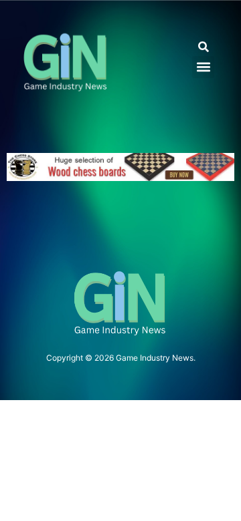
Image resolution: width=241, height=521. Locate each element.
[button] (203, 47)
